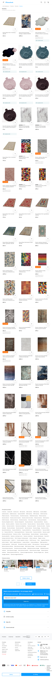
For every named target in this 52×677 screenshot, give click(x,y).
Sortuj (11, 674)
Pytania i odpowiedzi (17, 650)
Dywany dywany (28, 528)
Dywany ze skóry (45, 528)
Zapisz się (26, 601)
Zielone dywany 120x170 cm (13, 552)
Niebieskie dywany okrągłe (33, 548)
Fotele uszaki (14, 544)
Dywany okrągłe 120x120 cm (17, 554)
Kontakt (29, 657)
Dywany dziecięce (11, 528)
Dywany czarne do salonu (27, 517)
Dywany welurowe (32, 524)
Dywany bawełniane (38, 521)
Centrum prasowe (31, 645)
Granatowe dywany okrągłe (20, 548)
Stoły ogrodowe (36, 544)
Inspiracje (11, 636)
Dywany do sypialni (31, 526)
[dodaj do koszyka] (15, 28)
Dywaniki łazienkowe (6, 530)
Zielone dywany (43, 513)
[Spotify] (48, 636)
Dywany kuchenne (11, 526)
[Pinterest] (45, 636)
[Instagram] (42, 636)
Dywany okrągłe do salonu (8, 521)
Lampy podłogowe (35, 542)
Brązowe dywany (38, 517)
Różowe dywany (42, 515)
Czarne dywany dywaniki (7, 548)
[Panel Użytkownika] (44, 2)
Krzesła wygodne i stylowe (23, 540)
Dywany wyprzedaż (45, 544)
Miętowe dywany (6, 515)
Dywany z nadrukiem (28, 536)
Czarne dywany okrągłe (41, 546)
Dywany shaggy (36, 528)
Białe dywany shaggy (30, 546)
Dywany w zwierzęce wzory (17, 536)
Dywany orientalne (37, 532)
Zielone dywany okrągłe (35, 550)
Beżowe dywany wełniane (7, 546)
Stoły (38, 540)
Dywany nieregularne (19, 521)
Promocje (4, 654)
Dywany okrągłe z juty (39, 552)
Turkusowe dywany (15, 515)
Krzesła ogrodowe (6, 544)
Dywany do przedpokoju (21, 526)
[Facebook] (36, 636)
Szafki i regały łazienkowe (15, 542)
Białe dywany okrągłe (19, 546)
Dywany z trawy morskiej (21, 524)
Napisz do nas (43, 657)
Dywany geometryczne (20, 532)
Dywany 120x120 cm (26, 530)
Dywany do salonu (41, 526)
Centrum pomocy (44, 659)
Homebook (30, 642)
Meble (3, 644)
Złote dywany (46, 517)
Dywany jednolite (6, 536)
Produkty (4, 636)
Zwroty (16, 647)
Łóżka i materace (33, 538)
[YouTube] (39, 636)
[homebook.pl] (9, 2)
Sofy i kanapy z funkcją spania (21, 538)
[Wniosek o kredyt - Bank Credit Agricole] (42, 665)
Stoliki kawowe (33, 540)
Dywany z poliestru (10, 524)
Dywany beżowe (5, 517)
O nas (29, 644)
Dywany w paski (46, 532)
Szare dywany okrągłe (12, 550)
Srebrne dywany (5, 519)
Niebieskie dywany (34, 515)
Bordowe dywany (23, 519)
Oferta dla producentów (30, 648)
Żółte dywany (36, 513)
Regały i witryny (41, 538)
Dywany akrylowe (29, 521)
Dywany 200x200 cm (37, 530)
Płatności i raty (18, 645)
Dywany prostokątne (41, 519)
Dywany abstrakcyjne (38, 536)
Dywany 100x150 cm (16, 530)
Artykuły (25, 636)
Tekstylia (4, 647)
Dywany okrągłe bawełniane (26, 552)
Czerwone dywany (32, 519)
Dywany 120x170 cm (9, 532)
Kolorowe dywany (14, 519)
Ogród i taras (5, 649)
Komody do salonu (6, 540)
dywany (4, 511)
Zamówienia (17, 642)
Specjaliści (18, 636)
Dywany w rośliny (17, 534)
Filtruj (36, 674)
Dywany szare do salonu (15, 517)
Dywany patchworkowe (7, 534)
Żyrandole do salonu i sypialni (24, 544)
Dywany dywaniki (20, 528)
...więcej (43, 605)
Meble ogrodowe (43, 542)
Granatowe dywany (24, 515)
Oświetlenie (4, 645)
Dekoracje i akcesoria (4, 652)
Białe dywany (29, 513)
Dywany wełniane (41, 524)
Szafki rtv (13, 540)
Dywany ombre (29, 532)
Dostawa (17, 644)
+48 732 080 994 (44, 645)
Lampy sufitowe (26, 542)
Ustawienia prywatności (30, 655)
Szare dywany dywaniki (23, 550)
